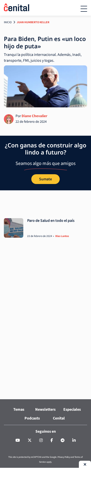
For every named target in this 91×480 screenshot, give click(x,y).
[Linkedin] (74, 440)
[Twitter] (30, 440)
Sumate (45, 179)
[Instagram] (41, 440)
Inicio (8, 22)
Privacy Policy (64, 457)
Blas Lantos (62, 236)
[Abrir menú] (84, 9)
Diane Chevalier (34, 116)
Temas (18, 409)
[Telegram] (63, 440)
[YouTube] (18, 440)
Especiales (72, 409)
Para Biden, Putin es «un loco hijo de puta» (45, 42)
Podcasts (32, 418)
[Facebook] (51, 440)
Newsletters (45, 409)
